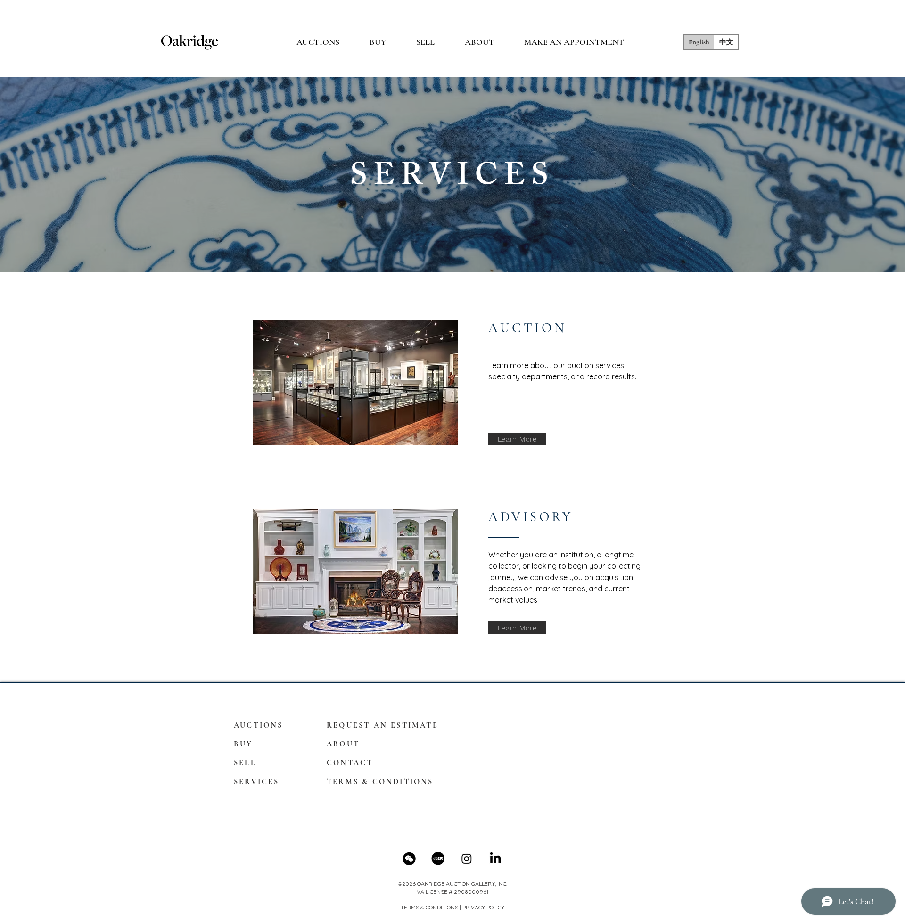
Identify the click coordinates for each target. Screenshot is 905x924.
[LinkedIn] (495, 858)
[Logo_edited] (437, 858)
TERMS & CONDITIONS (429, 907)
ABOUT (343, 744)
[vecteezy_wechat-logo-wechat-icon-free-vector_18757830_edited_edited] (409, 858)
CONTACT (350, 763)
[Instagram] (466, 858)
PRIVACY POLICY (483, 907)
